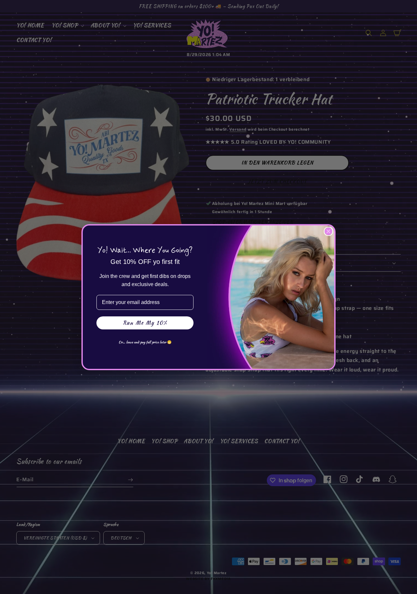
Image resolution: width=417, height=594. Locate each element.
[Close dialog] (328, 231)
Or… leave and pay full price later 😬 (145, 342)
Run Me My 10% (145, 322)
